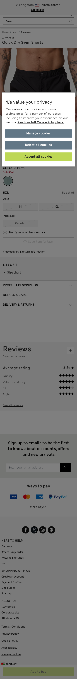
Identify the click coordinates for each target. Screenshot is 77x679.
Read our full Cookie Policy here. (41, 122)
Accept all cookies (38, 157)
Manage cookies (38, 133)
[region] (38, 129)
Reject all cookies (38, 145)
